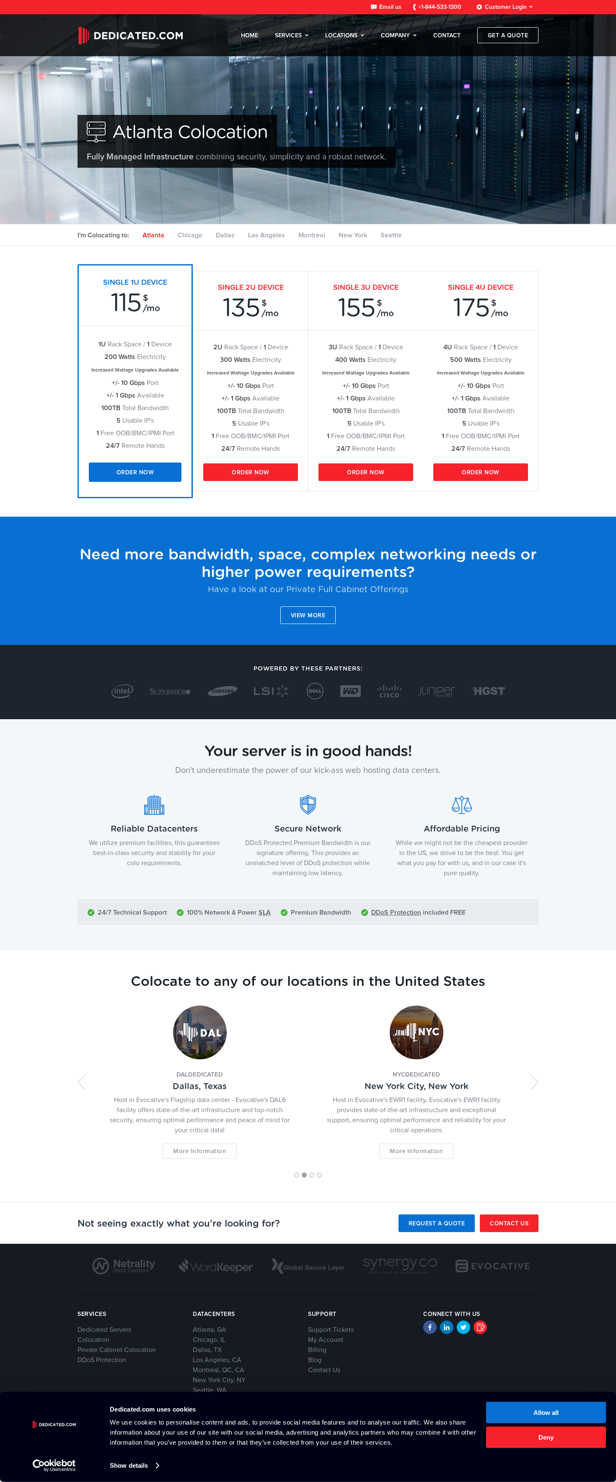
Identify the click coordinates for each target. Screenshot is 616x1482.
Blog (314, 1360)
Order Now (135, 473)
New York (353, 235)
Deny (546, 1436)
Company (395, 36)
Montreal (311, 235)
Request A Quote (437, 1224)
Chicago (190, 235)
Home (249, 36)
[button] (81, 1082)
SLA (265, 912)
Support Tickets (331, 1329)
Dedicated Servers (104, 1329)
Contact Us (509, 1224)
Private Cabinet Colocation (117, 1350)
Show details (129, 1465)
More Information (199, 1151)
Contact (447, 36)
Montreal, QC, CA (218, 1370)
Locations (341, 36)
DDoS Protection (396, 912)
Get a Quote (508, 36)
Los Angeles (266, 235)
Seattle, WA (210, 1390)
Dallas (225, 235)
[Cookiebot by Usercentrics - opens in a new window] (54, 1465)
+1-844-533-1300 (439, 7)
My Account (325, 1339)
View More (308, 616)
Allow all (546, 1412)
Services (288, 36)
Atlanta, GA (209, 1329)
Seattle (391, 235)
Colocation (93, 1339)
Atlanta (153, 235)
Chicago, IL (209, 1339)
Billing (317, 1350)
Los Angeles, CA (217, 1360)
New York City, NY (219, 1380)
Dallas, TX (207, 1350)
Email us (390, 7)
